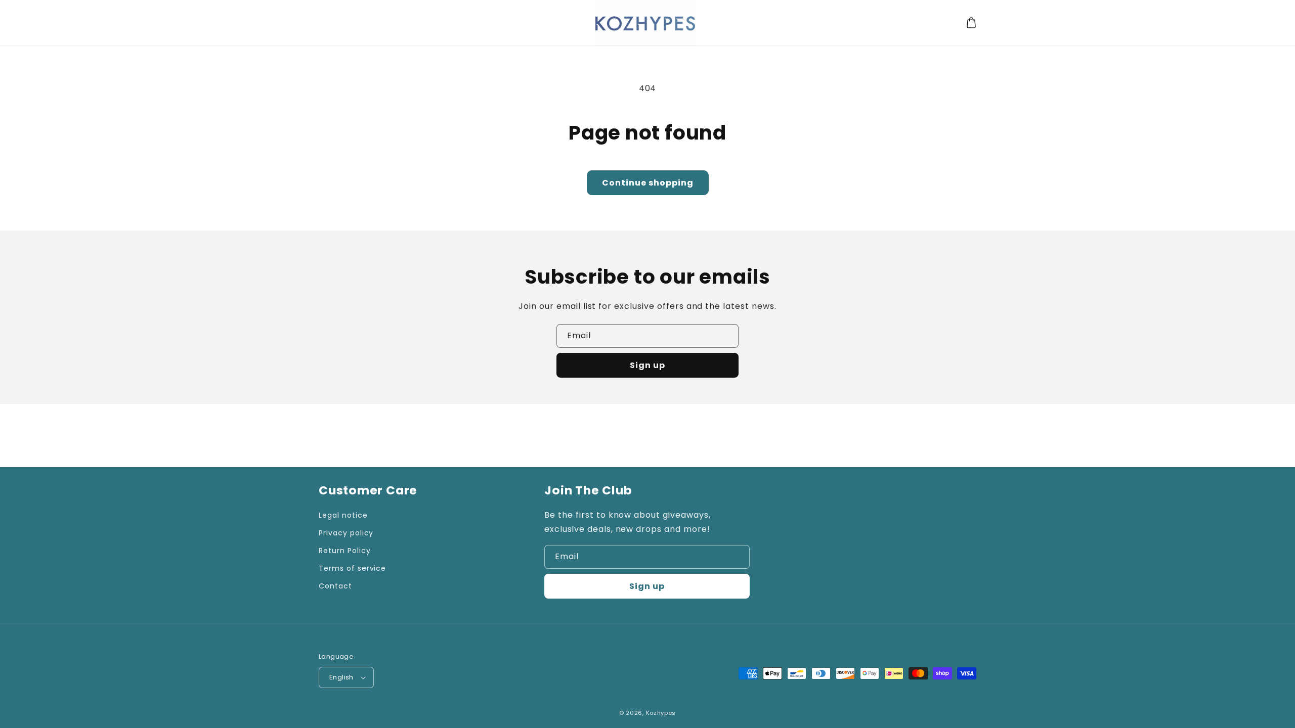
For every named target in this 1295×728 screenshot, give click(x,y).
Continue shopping (648, 183)
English (341, 677)
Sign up (647, 365)
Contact (335, 586)
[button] (971, 23)
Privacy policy (346, 533)
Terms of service (352, 568)
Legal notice (343, 515)
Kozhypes (661, 713)
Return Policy (344, 550)
